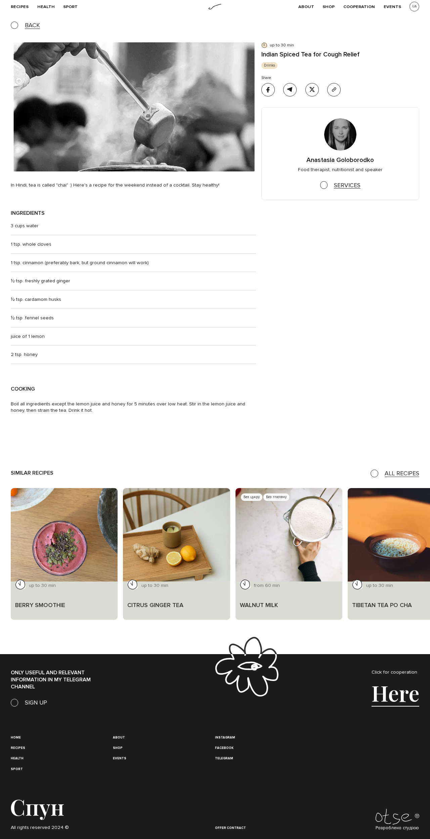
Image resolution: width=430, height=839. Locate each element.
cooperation (359, 6)
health (46, 6)
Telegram (224, 758)
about (119, 737)
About (306, 6)
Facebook (224, 748)
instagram (225, 737)
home (16, 737)
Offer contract (230, 828)
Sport (70, 6)
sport (17, 769)
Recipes (18, 748)
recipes (20, 6)
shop (328, 6)
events (392, 6)
